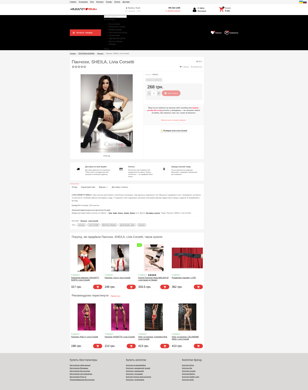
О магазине (83, 2)
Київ (110, 213)
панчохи (81, 225)
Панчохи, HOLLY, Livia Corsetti (84, 337)
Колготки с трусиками (134, 374)
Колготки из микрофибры (136, 365)
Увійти (202, 8)
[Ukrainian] (301, 3)
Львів (115, 213)
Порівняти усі (115, 296)
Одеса (120, 213)
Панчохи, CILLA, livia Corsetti (117, 278)
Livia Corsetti (93, 221)
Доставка (126, 2)
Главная (73, 2)
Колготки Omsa (188, 365)
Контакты (99, 2)
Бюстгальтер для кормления (81, 374)
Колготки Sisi (187, 368)
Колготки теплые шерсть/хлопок (138, 377)
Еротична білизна (109, 225)
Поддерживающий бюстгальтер (82, 380)
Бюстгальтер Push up (78, 377)
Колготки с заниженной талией (138, 368)
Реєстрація (202, 11)
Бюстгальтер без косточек (80, 371)
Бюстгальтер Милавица (79, 368)
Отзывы (109, 2)
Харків (126, 213)
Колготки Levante (189, 371)
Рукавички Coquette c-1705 (184, 278)
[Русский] (305, 3)
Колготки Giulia (188, 380)
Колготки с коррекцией (135, 371)
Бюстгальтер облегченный (80, 365)
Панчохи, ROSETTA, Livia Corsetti (120, 337)
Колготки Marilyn (188, 374)
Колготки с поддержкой (135, 380)
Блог (92, 2)
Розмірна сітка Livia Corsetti (175, 131)
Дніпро (132, 213)
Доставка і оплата (153, 213)
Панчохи (83, 221)
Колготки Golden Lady (190, 377)
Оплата (117, 2)
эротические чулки (127, 225)
